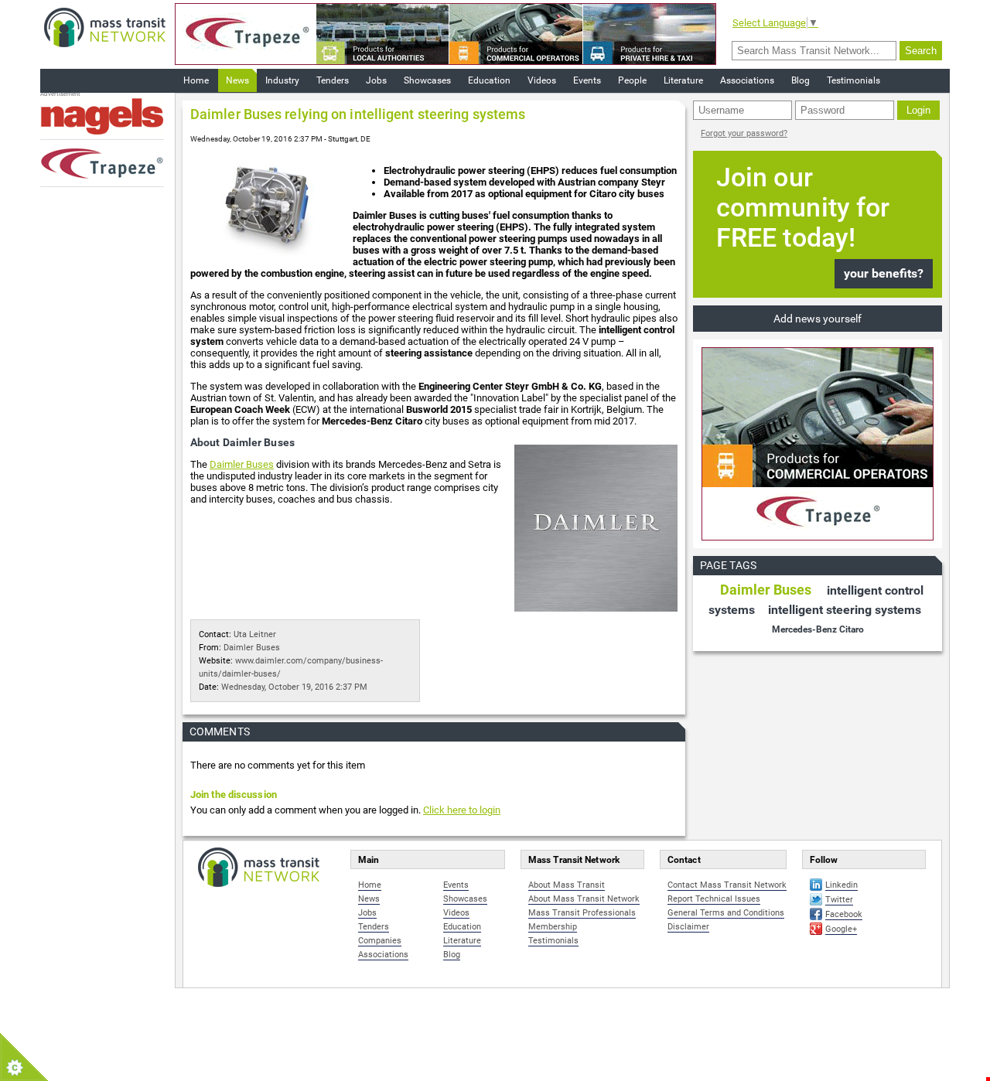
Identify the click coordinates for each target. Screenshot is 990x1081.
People (632, 80)
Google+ (841, 929)
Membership (552, 927)
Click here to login (461, 810)
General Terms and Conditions (725, 913)
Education (489, 80)
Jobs (376, 80)
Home (196, 80)
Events (587, 80)
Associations (747, 80)
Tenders (332, 80)
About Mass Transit (566, 885)
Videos (541, 80)
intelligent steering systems (844, 609)
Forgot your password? (744, 133)
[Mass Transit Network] (105, 26)
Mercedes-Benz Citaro (818, 629)
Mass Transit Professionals (582, 913)
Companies (379, 941)
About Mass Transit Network (584, 899)
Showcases (427, 80)
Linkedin (841, 885)
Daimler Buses (242, 464)
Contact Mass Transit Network (727, 885)
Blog (800, 80)
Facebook (843, 914)
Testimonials (853, 80)
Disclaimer (688, 927)
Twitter (839, 900)
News (237, 80)
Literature (683, 80)
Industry (282, 80)
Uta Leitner (255, 634)
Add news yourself (817, 318)
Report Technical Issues (713, 899)
